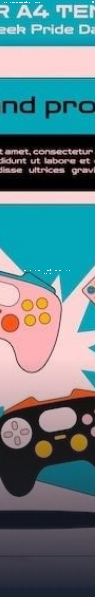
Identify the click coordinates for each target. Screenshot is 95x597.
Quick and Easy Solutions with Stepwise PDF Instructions (20, 2)
